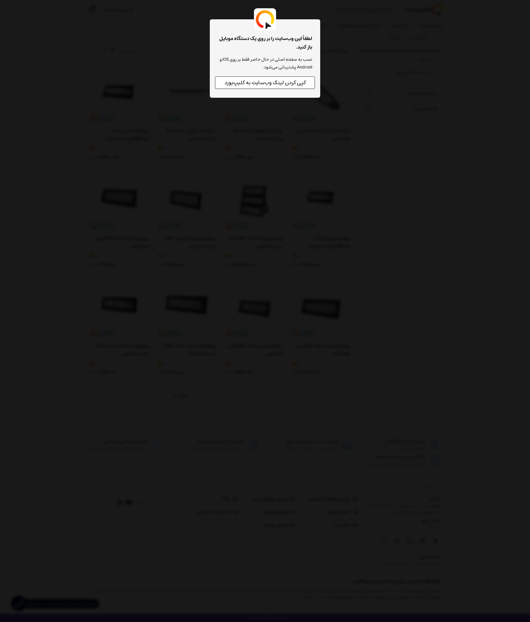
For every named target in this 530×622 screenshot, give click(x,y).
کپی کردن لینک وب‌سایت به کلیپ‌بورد (265, 82)
